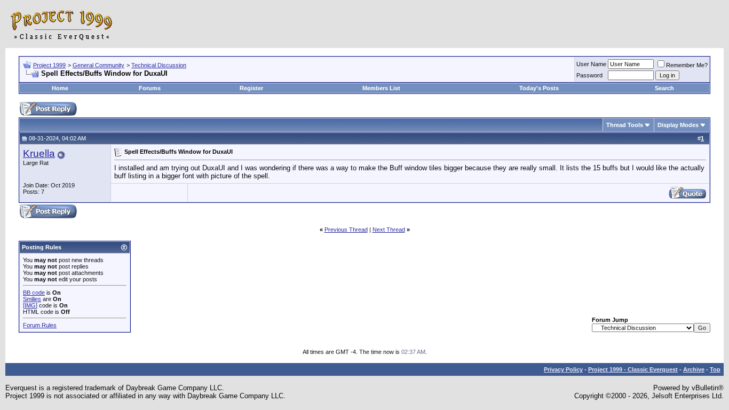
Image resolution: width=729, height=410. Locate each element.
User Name (591, 64)
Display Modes (678, 125)
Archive (693, 369)
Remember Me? (687, 65)
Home (60, 88)
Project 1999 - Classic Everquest (633, 369)
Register (251, 88)
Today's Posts (539, 88)
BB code (34, 292)
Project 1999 (49, 65)
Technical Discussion (158, 65)
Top (715, 369)
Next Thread (389, 229)
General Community (98, 65)
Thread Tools (624, 125)
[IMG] (30, 305)
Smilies (32, 299)
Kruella (39, 153)
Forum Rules (40, 325)
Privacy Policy (563, 369)
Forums (150, 88)
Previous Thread (346, 229)
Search (664, 88)
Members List (381, 88)
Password (589, 75)
